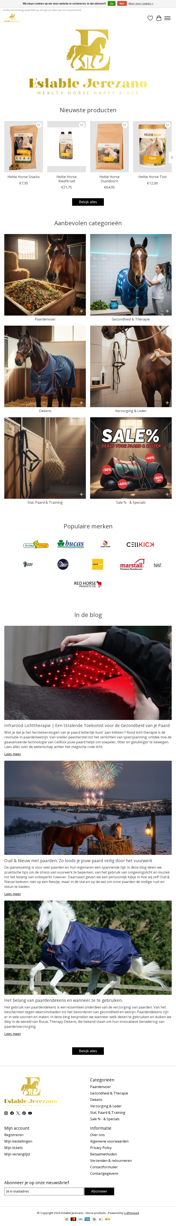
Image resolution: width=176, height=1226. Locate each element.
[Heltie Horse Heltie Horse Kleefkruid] (66, 146)
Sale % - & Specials (131, 502)
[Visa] (80, 1219)
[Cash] (66, 1219)
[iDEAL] (107, 1219)
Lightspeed (131, 1213)
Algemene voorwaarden (109, 1141)
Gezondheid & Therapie (131, 319)
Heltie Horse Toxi (152, 176)
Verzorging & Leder (131, 410)
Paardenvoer (45, 319)
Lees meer (12, 754)
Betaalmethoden (103, 1154)
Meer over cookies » (141, 3)
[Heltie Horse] (98, 564)
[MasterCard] (73, 1219)
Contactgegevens (104, 1173)
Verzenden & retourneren (111, 1160)
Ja (111, 3)
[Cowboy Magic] (28, 564)
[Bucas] (71, 545)
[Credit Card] (94, 1219)
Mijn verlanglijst (17, 1154)
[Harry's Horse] (63, 564)
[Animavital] (36, 545)
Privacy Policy (101, 1147)
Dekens (45, 410)
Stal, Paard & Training (45, 502)
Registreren (13, 1134)
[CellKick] (140, 545)
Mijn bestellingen (18, 1141)
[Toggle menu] (167, 18)
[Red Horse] (88, 584)
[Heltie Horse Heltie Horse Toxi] (152, 146)
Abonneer (99, 1191)
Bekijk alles (88, 202)
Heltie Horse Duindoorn (109, 178)
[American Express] (87, 1219)
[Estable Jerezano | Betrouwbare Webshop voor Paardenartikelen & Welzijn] (12, 18)
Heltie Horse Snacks (24, 176)
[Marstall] (132, 564)
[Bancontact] (101, 1219)
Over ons (97, 1134)
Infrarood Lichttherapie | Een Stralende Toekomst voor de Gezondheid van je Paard (87, 725)
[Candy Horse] (105, 545)
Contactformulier (104, 1167)
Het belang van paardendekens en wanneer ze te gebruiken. (63, 1000)
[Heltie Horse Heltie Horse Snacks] (23, 146)
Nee (122, 3)
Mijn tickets (13, 1147)
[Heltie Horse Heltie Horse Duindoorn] (109, 146)
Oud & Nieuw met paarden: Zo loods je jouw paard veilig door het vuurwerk (78, 860)
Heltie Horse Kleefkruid (66, 178)
